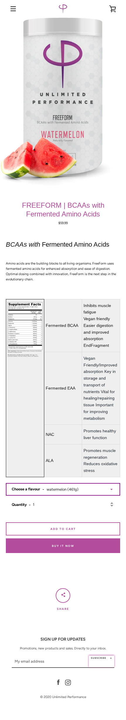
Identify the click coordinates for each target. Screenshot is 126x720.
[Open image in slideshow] (63, 102)
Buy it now (63, 545)
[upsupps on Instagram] (68, 682)
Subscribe (98, 657)
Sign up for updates (63, 639)
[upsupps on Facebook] (58, 682)
